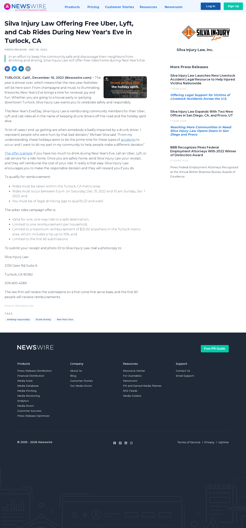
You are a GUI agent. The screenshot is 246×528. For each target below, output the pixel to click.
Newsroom (130, 380)
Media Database (28, 385)
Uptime (223, 442)
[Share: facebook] (7, 69)
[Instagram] (131, 443)
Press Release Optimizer (33, 415)
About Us (76, 370)
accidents (128, 140)
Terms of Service (188, 442)
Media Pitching (27, 390)
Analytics (23, 400)
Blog (73, 375)
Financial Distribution (30, 375)
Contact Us (183, 370)
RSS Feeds (130, 390)
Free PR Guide (214, 348)
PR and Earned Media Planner (142, 385)
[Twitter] (120, 443)
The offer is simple (18, 153)
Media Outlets (132, 395)
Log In (210, 6)
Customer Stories (81, 380)
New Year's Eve (65, 319)
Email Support (185, 375)
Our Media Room (81, 385)
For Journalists (132, 375)
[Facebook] (114, 443)
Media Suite (25, 380)
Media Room (25, 405)
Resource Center (134, 370)
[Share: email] (28, 69)
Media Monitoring (28, 395)
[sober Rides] (125, 87)
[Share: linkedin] (21, 69)
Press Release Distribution (34, 370)
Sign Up (233, 6)
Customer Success (29, 410)
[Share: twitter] (14, 69)
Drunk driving (43, 319)
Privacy (209, 442)
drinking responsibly (18, 319)
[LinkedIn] (126, 443)
